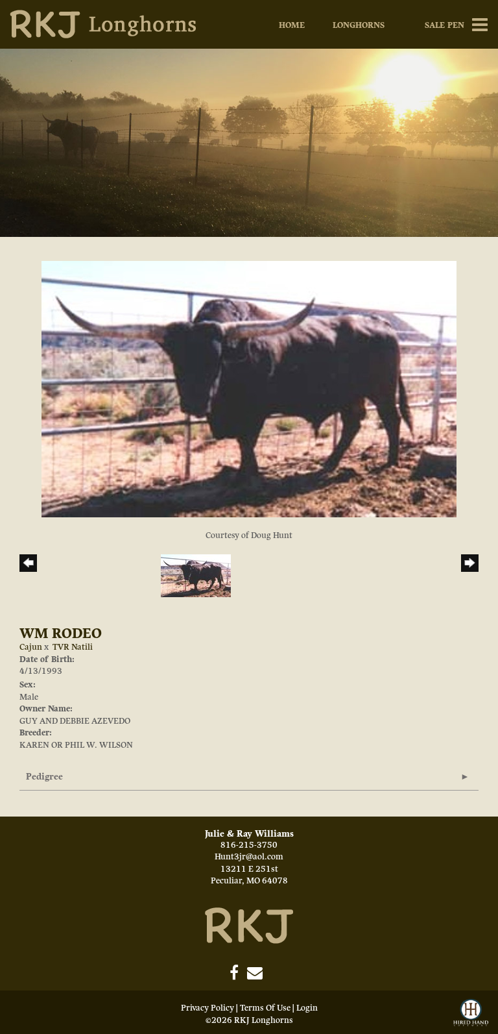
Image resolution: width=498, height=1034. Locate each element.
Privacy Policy (207, 1008)
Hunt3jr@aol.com (249, 857)
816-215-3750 (249, 845)
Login (307, 1008)
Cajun (30, 647)
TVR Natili (73, 647)
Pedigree (44, 776)
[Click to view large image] (249, 389)
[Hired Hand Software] (470, 1013)
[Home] (249, 925)
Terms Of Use (265, 1008)
